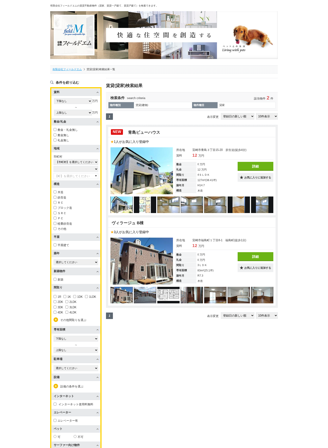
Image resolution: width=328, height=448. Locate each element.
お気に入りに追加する (257, 177)
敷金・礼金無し (68, 129)
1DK (80, 296)
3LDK (73, 307)
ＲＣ (60, 202)
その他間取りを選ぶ (73, 320)
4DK (60, 312)
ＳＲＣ (62, 213)
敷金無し (63, 135)
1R (59, 296)
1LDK (92, 296)
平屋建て (63, 245)
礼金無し (63, 140)
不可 (80, 437)
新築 (60, 279)
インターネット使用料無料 (75, 404)
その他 (62, 228)
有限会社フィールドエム (67, 69)
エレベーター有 (68, 420)
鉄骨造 (62, 197)
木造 (60, 192)
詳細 (255, 166)
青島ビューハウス (144, 132)
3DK (60, 307)
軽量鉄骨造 (65, 223)
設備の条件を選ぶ (71, 386)
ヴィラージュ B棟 (128, 223)
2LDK (73, 302)
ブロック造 (65, 207)
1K (69, 296)
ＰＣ (60, 218)
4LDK (73, 312)
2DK (60, 302)
